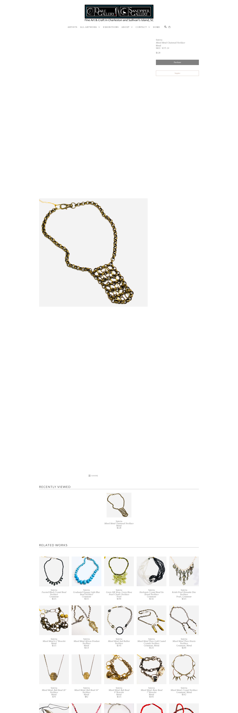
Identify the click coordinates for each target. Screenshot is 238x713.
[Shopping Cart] (169, 27)
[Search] (165, 27)
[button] (90, 27)
